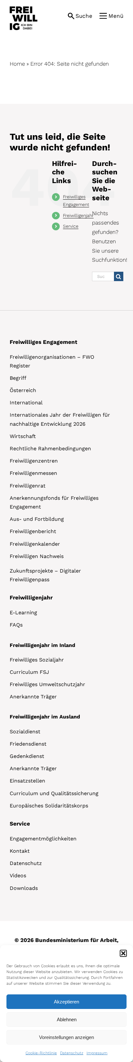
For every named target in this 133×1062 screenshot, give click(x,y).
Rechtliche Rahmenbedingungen (50, 448)
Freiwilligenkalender (35, 544)
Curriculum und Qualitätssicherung (54, 793)
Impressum (97, 1053)
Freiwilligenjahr (78, 215)
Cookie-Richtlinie (41, 1053)
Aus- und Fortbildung (37, 519)
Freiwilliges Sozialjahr (37, 660)
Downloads (24, 888)
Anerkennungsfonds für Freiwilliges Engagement (54, 502)
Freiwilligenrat (28, 486)
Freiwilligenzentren (34, 461)
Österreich (23, 390)
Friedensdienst (28, 744)
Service (70, 226)
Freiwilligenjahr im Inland (42, 645)
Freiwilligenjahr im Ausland (45, 717)
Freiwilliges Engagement (43, 342)
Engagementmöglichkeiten (43, 839)
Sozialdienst (25, 731)
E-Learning (23, 612)
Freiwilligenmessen (33, 473)
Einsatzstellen (27, 781)
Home (17, 63)
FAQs (16, 625)
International (26, 403)
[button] (123, 953)
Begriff (18, 378)
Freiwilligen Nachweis (37, 556)
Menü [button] (115, 16)
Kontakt (20, 851)
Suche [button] (84, 16)
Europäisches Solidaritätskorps (49, 806)
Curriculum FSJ (29, 672)
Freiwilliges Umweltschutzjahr (47, 684)
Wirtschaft (23, 436)
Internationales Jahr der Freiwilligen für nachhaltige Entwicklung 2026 (60, 419)
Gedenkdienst (27, 756)
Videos (18, 875)
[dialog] (66, 1003)
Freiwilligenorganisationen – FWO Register (52, 361)
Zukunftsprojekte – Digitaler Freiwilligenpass (45, 575)
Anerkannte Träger (33, 697)
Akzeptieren (66, 1001)
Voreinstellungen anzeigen (66, 1037)
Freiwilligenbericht (33, 531)
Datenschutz (71, 1053)
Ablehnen (67, 1019)
